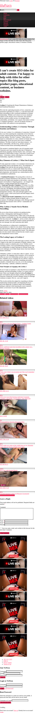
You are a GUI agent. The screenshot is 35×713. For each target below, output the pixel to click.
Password (2, 675)
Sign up (3, 677)
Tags (5, 16)
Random (6, 25)
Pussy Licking (14, 294)
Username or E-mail (5, 700)
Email (2, 523)
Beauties (6, 39)
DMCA (6, 661)
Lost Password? (9, 688)
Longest (6, 21)
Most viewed (7, 20)
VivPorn (6, 5)
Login (11, 1)
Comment (3, 507)
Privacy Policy (8, 662)
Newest (6, 23)
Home (5, 13)
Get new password (5, 702)
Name (2, 521)
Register (17, 1)
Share (7, 97)
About (2, 97)
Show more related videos (7, 495)
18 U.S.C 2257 (8, 659)
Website (2, 524)
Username (3, 671)
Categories (7, 15)
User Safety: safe (23, 294)
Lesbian (7, 294)
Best (5, 18)
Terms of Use (7, 664)
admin (5, 291)
